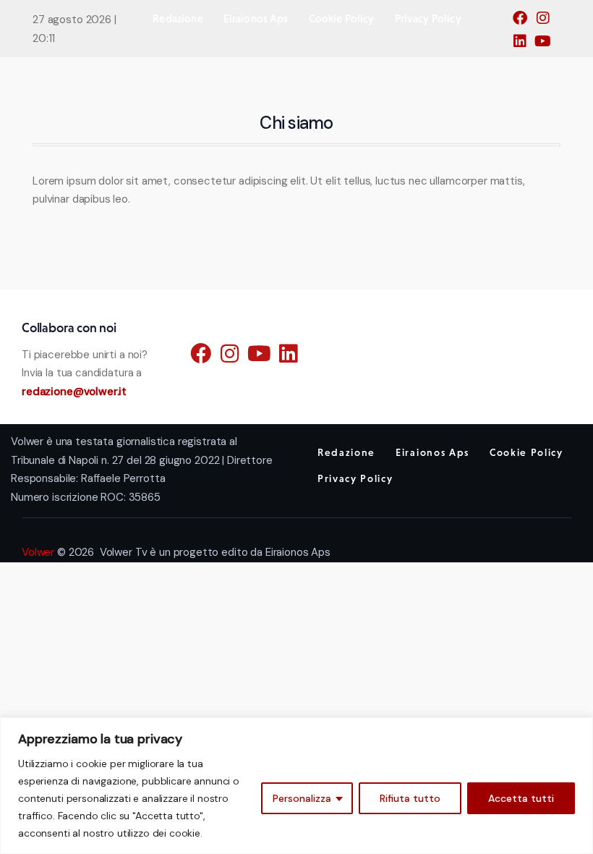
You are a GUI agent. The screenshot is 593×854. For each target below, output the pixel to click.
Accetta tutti (521, 798)
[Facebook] (523, 22)
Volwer (38, 552)
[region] (296, 785)
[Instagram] (546, 22)
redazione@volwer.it (74, 391)
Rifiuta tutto (410, 798)
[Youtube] (546, 45)
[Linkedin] (523, 45)
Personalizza (302, 798)
